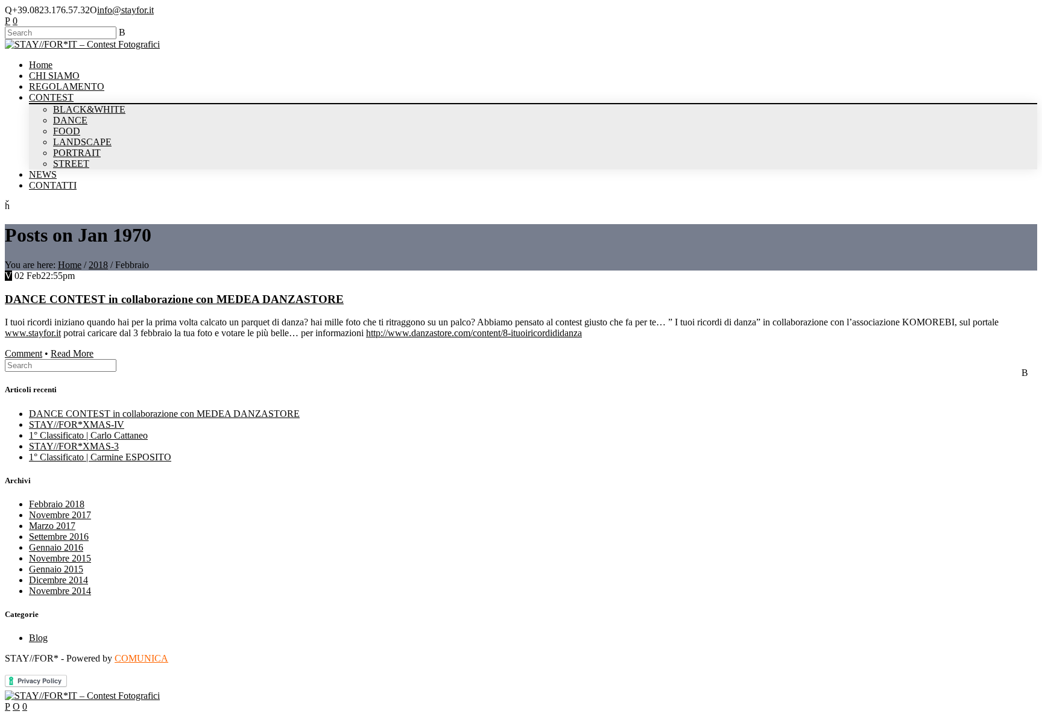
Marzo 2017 (52, 526)
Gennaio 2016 (56, 547)
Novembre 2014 (60, 591)
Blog (38, 638)
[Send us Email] (16, 706)
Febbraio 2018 (56, 504)
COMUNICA (141, 658)
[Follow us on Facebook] (7, 21)
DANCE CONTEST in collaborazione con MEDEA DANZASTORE (174, 299)
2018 (98, 265)
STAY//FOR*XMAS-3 (74, 446)
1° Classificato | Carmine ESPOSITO (100, 457)
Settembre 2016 (59, 536)
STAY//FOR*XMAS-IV (76, 424)
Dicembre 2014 (58, 580)
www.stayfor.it (33, 333)
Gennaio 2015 (56, 569)
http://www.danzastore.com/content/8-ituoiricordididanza (474, 333)
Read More (72, 353)
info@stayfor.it (125, 10)
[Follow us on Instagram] (15, 21)
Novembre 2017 (60, 515)
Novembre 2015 (60, 558)
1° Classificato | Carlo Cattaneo (88, 435)
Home (69, 265)
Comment (23, 353)
